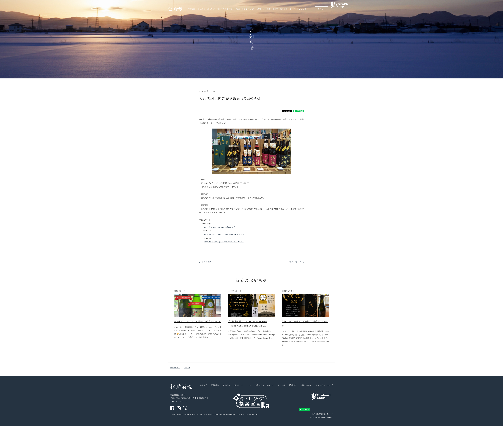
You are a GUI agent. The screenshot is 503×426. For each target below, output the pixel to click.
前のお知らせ (296, 262)
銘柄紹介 (192, 9)
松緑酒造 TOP (175, 368)
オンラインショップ (298, 9)
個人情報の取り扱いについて (322, 414)
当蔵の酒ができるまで (245, 9)
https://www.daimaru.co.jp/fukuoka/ (219, 227)
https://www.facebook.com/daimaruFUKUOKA (224, 234)
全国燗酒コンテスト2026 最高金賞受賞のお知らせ (197, 321)
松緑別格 (201, 9)
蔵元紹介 (211, 9)
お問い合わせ (272, 9)
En (322, 9)
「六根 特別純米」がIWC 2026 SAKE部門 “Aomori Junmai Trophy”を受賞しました (247, 323)
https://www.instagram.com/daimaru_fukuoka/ (224, 242)
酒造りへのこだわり (225, 9)
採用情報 (284, 9)
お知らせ (261, 9)
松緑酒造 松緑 (175, 9)
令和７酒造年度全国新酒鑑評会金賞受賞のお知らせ (305, 323)
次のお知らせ (207, 262)
